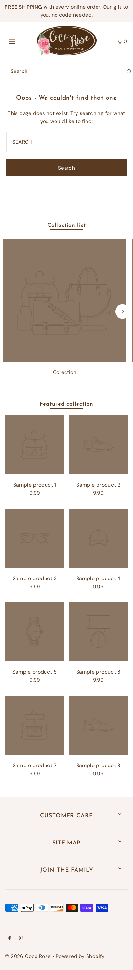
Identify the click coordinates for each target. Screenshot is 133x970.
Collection (64, 372)
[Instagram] (21, 938)
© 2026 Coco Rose (28, 956)
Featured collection (66, 404)
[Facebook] (9, 938)
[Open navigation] (21, 41)
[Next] (122, 311)
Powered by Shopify (80, 956)
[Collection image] (64, 360)
